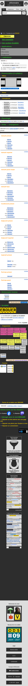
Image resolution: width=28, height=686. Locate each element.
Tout (18, 485)
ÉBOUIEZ (9, 164)
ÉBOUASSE (10, 242)
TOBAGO (16, 492)
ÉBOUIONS (10, 162)
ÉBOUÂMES (10, 179)
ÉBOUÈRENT (10, 182)
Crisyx (8, 496)
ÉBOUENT (9, 148)
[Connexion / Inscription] (26, 3)
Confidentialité (14, 661)
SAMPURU (12, 483)
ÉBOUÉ (9, 283)
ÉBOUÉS (9, 287)
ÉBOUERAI (10, 191)
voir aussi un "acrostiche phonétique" (10, 88)
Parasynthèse (4, 121)
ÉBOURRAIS (21, 102)
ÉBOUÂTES (10, 181)
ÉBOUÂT (9, 245)
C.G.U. (14, 655)
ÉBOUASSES (10, 244)
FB (13, 676)
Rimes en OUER (4, 95)
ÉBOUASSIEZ (10, 249)
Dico (4, 33)
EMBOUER (6, 298)
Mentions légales (14, 649)
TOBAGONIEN (18, 505)
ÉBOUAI (9, 173)
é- (17, 121)
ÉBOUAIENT (10, 165)
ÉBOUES (9, 141)
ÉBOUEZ (9, 146)
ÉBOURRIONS (22, 110)
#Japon (13, 487)
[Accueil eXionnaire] (1, 33)
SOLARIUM (16, 535)
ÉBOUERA (9, 194)
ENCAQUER (9, 502)
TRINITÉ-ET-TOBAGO (16, 493)
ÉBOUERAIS (10, 208)
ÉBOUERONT (10, 200)
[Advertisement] (14, 23)
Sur (3, 413)
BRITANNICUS (17, 478)
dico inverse (24, 302)
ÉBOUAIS (9, 156)
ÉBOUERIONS (10, 213)
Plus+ (20, 481)
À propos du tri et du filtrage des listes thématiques (13, 525)
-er (23, 121)
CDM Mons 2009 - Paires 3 (14, 406)
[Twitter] (21, 432)
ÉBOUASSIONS (11, 247)
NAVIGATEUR (13, 515)
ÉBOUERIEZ (10, 215)
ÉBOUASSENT (10, 251)
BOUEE (18, 348)
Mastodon (17, 676)
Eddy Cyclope (9, 524)
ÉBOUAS (9, 175)
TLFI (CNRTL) (12, 69)
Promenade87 (13, 544)
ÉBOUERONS (10, 196)
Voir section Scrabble (10, 43)
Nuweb (17, 682)
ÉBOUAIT (9, 160)
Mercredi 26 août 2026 (11, 531)
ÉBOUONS (9, 145)
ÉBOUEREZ (10, 198)
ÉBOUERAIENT (11, 217)
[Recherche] (24, 12)
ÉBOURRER (21, 107)
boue (10, 121)
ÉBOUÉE (9, 285)
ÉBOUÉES (9, 289)
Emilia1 (8, 519)
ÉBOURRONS (22, 113)
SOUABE (3, 356)
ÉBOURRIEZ (21, 108)
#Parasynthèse (15, 499)
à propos (26, 134)
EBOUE (10, 366)
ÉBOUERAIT (10, 211)
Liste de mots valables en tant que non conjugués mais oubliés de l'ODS (13, 540)
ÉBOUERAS (10, 192)
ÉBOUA (9, 177)
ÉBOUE (9, 139)
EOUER (3, 366)
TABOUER (6, 295)
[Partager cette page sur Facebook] (20, 432)
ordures (14, 67)
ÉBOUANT (9, 276)
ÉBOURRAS (21, 104)
